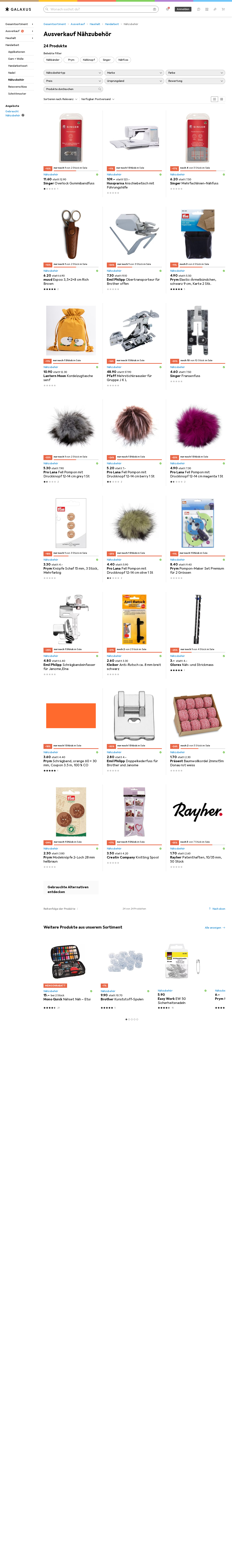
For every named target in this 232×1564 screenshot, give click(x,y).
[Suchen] (46, 9)
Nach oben (218, 909)
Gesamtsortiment (16, 24)
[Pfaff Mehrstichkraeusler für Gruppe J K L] (134, 346)
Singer (107, 60)
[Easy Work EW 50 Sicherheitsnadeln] (182, 975)
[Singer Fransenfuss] (197, 346)
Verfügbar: (88, 99)
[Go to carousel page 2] (129, 1019)
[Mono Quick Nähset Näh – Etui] (68, 975)
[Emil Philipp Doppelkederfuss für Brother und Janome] (134, 731)
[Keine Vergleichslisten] (207, 9)
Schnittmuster (17, 93)
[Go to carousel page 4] (134, 1019)
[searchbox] (69, 89)
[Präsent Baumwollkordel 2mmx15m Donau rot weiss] (197, 731)
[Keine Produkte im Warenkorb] (223, 9)
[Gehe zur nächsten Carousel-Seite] (219, 975)
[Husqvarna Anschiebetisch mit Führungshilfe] (134, 153)
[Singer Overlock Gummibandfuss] (71, 153)
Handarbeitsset (18, 66)
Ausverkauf (12, 31)
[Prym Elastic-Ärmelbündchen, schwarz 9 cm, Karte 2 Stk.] (197, 250)
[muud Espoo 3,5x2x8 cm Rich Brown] (71, 250)
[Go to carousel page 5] (137, 1019)
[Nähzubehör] (71, 887)
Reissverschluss (17, 86)
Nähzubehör (16, 79)
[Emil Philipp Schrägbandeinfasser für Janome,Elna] (71, 635)
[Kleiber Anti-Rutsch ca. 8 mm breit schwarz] (134, 635)
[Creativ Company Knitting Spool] (134, 827)
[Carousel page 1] (126, 1019)
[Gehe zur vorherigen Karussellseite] (45, 975)
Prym (71, 60)
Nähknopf (89, 60)
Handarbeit (12, 45)
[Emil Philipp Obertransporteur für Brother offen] (134, 250)
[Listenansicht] (221, 99)
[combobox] (68, 99)
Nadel (11, 73)
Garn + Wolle (16, 59)
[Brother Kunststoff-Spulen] (125, 975)
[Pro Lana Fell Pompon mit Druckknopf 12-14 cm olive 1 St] (134, 539)
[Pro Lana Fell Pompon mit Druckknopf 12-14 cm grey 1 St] (71, 442)
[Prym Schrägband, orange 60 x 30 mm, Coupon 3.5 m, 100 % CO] (71, 731)
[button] (97, 174)
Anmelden (183, 9)
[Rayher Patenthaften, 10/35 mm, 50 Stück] (197, 827)
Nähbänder (52, 60)
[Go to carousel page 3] (132, 1019)
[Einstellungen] (167, 9)
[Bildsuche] (154, 9)
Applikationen (16, 52)
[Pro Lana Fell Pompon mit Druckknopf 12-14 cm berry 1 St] (134, 442)
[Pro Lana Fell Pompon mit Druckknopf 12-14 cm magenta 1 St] (197, 442)
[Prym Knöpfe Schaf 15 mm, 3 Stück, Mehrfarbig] (71, 539)
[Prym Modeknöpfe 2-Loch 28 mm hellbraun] (71, 827)
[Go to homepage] (18, 9)
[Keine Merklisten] (215, 9)
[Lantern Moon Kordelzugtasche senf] (71, 346)
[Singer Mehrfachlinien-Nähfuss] (197, 153)
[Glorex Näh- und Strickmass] (197, 635)
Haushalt (10, 38)
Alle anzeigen (213, 927)
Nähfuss (123, 60)
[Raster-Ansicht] (214, 99)
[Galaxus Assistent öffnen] (198, 9)
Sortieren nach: (52, 99)
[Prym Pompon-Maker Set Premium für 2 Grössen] (197, 539)
